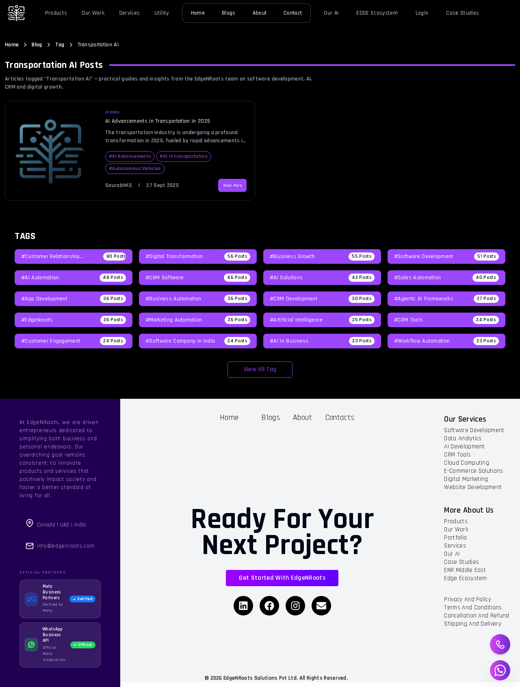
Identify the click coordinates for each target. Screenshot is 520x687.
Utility (161, 13)
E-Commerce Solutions (473, 471)
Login (422, 13)
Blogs (229, 13)
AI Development (464, 446)
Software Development (474, 430)
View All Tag (260, 369)
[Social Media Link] (243, 605)
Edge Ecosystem (465, 578)
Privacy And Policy (467, 599)
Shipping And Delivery (472, 624)
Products (56, 13)
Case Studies (462, 13)
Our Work (93, 13)
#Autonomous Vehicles (134, 168)
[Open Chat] (500, 670)
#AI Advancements (130, 156)
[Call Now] (500, 644)
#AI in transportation (184, 156)
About (260, 13)
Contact (293, 13)
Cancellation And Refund (476, 616)
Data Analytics (462, 438)
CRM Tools (457, 455)
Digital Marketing (466, 479)
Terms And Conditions (473, 607)
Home (198, 13)
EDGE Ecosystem (376, 13)
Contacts (340, 417)
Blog (37, 44)
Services (129, 13)
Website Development (473, 487)
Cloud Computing (466, 463)
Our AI (331, 13)
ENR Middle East (465, 570)
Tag (60, 44)
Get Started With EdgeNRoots (282, 578)
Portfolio (455, 537)
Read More (232, 185)
